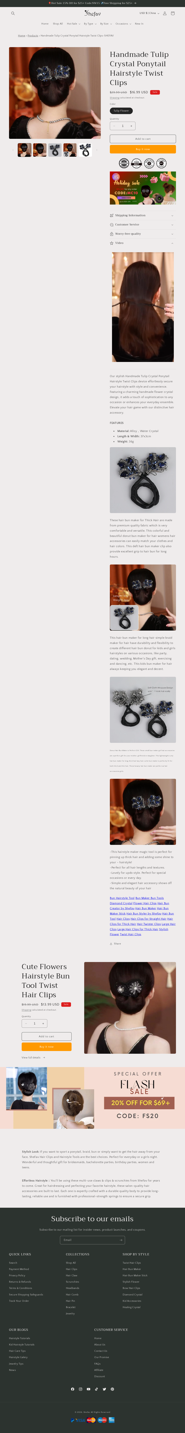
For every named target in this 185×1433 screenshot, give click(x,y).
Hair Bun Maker (132, 1269)
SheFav (86, 1412)
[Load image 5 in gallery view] (85, 150)
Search (13, 1263)
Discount (99, 1376)
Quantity (114, 119)
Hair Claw (72, 1275)
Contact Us (100, 1351)
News (12, 1370)
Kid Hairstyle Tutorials (22, 1344)
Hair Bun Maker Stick (135, 1275)
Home (21, 35)
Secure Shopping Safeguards (26, 1294)
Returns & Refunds (20, 1281)
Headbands (72, 1288)
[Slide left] (13, 150)
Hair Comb (72, 1294)
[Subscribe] (121, 1240)
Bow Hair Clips (131, 1288)
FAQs (97, 1363)
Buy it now (143, 149)
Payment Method (19, 1269)
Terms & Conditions (20, 1288)
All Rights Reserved (100, 1412)
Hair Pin (70, 1301)
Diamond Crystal (132, 1294)
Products (33, 35)
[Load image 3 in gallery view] (55, 150)
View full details (31, 1057)
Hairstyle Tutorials (19, 1338)
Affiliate (98, 1370)
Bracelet (71, 1307)
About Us (99, 1344)
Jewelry (70, 1313)
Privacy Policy (17, 1275)
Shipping (114, 98)
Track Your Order (19, 1301)
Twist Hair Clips (132, 1263)
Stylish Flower (131, 1281)
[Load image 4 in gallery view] (70, 150)
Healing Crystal (131, 1307)
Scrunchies (72, 1281)
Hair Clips (71, 1269)
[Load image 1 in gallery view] (24, 150)
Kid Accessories (132, 1301)
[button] (13, 13)
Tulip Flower (121, 110)
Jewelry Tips (16, 1363)
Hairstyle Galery (18, 1357)
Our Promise (101, 1357)
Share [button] (117, 943)
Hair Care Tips (17, 1351)
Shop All (71, 1263)
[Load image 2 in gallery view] (39, 150)
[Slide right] (97, 150)
